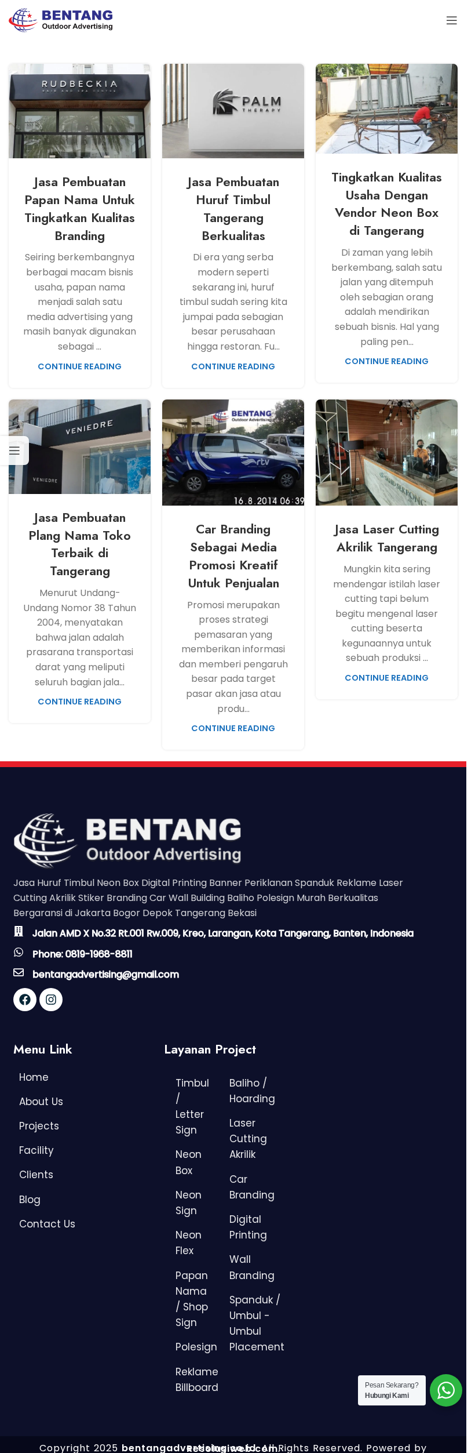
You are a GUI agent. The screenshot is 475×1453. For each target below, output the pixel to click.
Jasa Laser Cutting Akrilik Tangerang (387, 538)
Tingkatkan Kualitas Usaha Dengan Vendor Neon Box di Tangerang (386, 203)
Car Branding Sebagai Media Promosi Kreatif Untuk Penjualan (233, 555)
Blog (30, 1200)
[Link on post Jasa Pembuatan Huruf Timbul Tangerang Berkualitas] (233, 111)
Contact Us (47, 1224)
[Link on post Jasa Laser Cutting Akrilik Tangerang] (387, 452)
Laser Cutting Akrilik (248, 1138)
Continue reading (80, 366)
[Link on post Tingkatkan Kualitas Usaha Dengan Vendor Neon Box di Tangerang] (387, 109)
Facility (36, 1150)
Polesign (196, 1347)
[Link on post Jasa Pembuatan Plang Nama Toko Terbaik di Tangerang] (80, 446)
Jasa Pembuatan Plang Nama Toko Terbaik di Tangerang (79, 544)
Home (34, 1077)
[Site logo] (60, 19)
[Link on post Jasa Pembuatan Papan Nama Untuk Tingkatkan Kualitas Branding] (80, 111)
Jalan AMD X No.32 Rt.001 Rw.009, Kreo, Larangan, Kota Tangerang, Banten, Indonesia (223, 933)
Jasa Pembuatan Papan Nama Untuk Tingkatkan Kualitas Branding (79, 208)
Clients (36, 1175)
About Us (41, 1102)
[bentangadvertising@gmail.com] (18, 972)
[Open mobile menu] (451, 20)
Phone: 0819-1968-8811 (82, 954)
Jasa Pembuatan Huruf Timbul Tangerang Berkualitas (233, 208)
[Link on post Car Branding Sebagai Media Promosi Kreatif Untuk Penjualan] (233, 452)
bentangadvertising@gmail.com (105, 974)
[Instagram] (51, 999)
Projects (39, 1126)
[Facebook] (24, 999)
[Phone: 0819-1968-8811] (18, 952)
